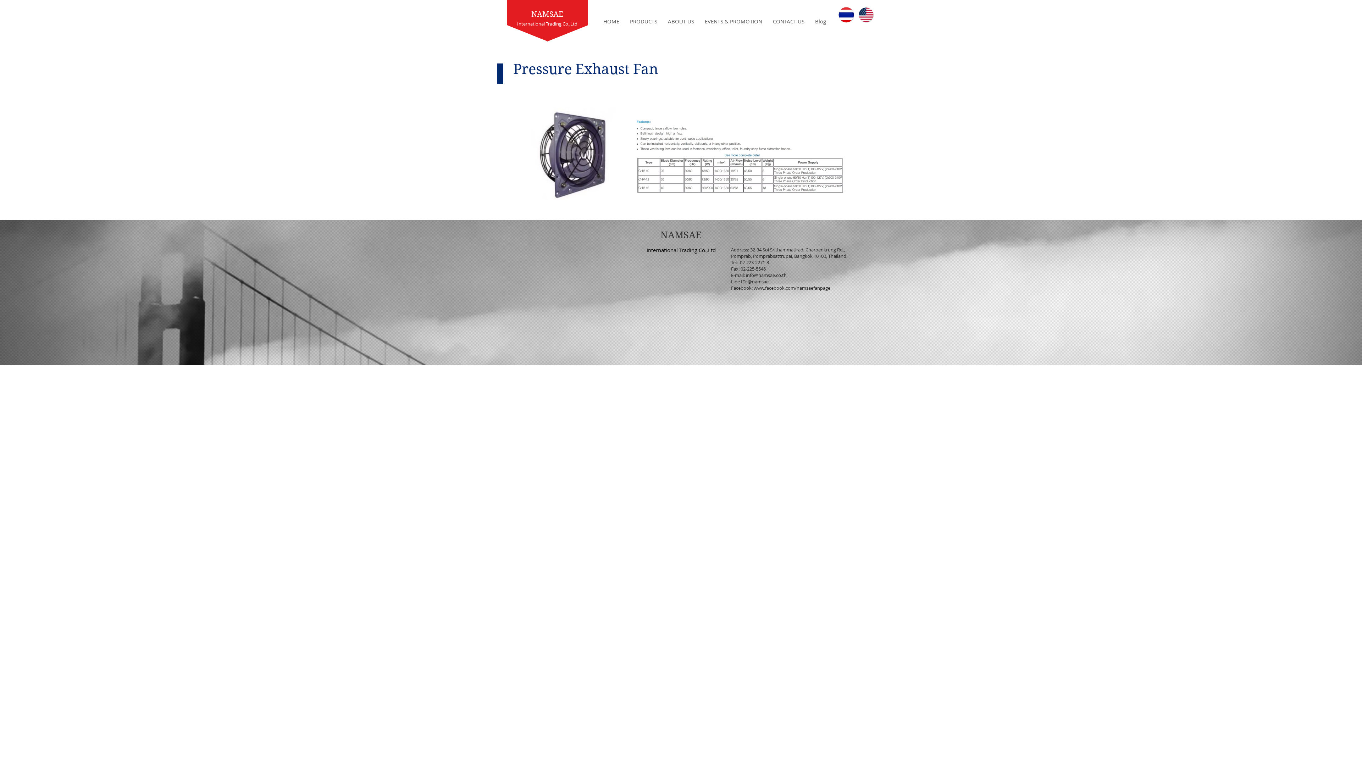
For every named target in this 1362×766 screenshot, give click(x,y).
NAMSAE (547, 14)
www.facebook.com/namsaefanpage (792, 288)
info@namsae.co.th (766, 275)
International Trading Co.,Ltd (681, 250)
